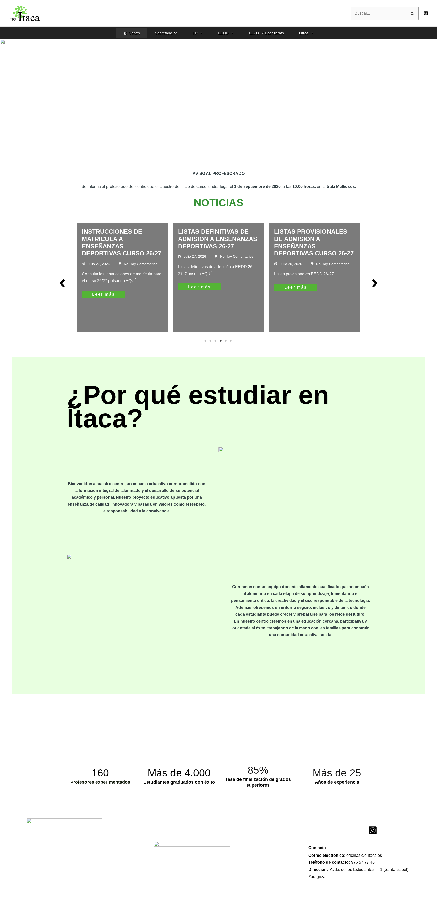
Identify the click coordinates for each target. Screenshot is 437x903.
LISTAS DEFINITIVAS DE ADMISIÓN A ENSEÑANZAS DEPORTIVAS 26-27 (217, 239)
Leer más (103, 294)
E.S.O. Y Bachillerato (266, 33)
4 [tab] (221, 340)
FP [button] (195, 33)
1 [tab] (205, 340)
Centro (134, 33)
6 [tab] (231, 340)
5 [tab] (226, 340)
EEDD (223, 33)
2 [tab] (210, 340)
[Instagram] (426, 13)
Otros (304, 33)
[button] (62, 283)
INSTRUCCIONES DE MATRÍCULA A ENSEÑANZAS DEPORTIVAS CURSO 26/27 (121, 242)
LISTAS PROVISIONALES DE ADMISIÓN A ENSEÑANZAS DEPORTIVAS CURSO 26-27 (314, 242)
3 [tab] (216, 340)
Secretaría (163, 33)
